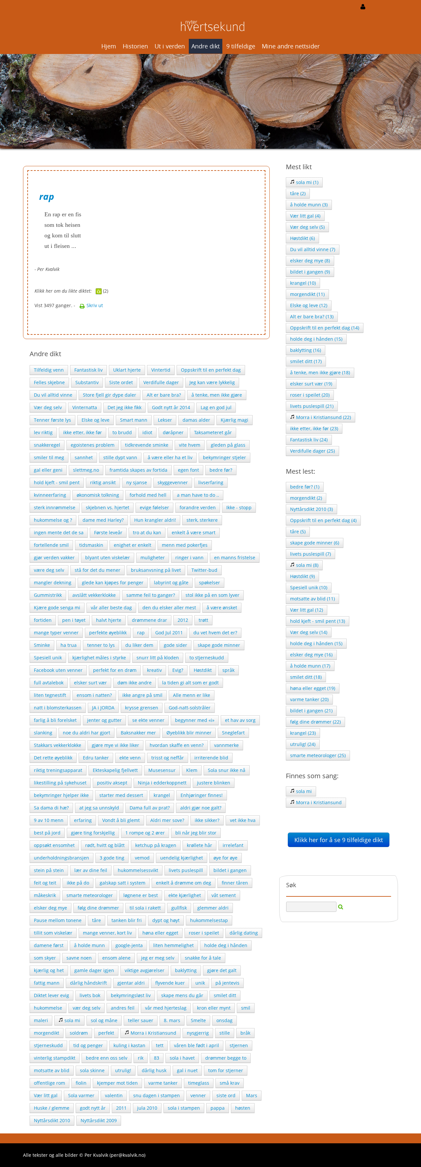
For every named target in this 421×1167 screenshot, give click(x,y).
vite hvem (189, 445)
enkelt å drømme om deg (183, 883)
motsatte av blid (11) (312, 599)
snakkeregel (47, 445)
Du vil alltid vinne (53, 395)
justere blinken (213, 783)
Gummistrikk (48, 595)
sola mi (71, 1020)
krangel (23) (303, 733)
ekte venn (130, 758)
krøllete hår (199, 845)
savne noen (79, 958)
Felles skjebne (49, 382)
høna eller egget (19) (312, 688)
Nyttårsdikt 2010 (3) (311, 509)
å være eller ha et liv (170, 457)
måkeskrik (45, 895)
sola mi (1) (306, 182)
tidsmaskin (91, 545)
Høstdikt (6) (302, 238)
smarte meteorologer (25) (318, 755)
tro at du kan (147, 532)
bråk (245, 1033)
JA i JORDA (103, 707)
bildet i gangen (230, 870)
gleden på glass (228, 445)
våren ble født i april (196, 1045)
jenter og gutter (104, 720)
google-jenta (129, 945)
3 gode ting (112, 858)
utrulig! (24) (302, 744)
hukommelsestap (209, 920)
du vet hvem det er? (215, 632)
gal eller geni (48, 470)
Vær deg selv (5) (307, 227)
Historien (135, 46)
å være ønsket (222, 607)
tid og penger (88, 1045)
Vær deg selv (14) (308, 632)
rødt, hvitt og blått (105, 845)
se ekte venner (148, 720)
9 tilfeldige (240, 46)
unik (200, 983)
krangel (162, 795)
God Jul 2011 (169, 632)
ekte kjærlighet (184, 895)
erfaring (83, 820)
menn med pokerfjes (185, 545)
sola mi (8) (306, 565)
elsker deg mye (50, 908)
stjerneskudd (48, 1045)
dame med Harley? (103, 520)
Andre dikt (205, 46)
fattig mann (47, 983)
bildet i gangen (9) (310, 272)
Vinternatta (84, 407)
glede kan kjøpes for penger (112, 582)
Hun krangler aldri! (155, 520)
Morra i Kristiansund (152, 1033)
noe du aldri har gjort (86, 732)
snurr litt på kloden (157, 657)
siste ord (225, 1095)
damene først (48, 945)
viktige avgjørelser (144, 970)
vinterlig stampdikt (54, 1058)
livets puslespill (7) (310, 554)
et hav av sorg (240, 720)
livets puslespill (186, 870)
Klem (191, 770)
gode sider (175, 645)
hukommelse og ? (53, 520)
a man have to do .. (198, 495)
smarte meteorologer (89, 895)
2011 (121, 1108)
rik (140, 1058)
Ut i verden (170, 46)
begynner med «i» (194, 720)
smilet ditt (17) (306, 361)
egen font (188, 470)
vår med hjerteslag (165, 1008)
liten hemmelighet (173, 945)
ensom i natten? (94, 695)
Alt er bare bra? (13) (312, 316)
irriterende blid (211, 758)
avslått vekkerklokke (94, 595)
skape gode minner (219, 645)
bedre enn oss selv (106, 1058)
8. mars (172, 1020)
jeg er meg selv (157, 958)
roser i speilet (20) (310, 395)
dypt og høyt (166, 920)
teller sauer (140, 1020)
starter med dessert (121, 795)
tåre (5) (298, 531)
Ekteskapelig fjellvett (115, 770)
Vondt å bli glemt (121, 820)
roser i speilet (204, 933)
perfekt (106, 1033)
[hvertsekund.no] (210, 25)
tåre (96, 920)
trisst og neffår (167, 758)
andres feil (123, 1008)
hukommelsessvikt (138, 870)
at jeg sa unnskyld (99, 808)
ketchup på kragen (155, 845)
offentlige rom (49, 1083)
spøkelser (209, 582)
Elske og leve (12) (308, 305)
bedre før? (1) (304, 487)
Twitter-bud (204, 570)
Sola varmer (81, 1095)
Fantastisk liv (88, 370)
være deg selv (49, 570)
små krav (229, 1083)
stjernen (239, 1045)
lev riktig (43, 432)
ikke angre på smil (142, 695)
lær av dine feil (90, 870)
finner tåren (235, 883)
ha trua (69, 645)
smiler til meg (49, 457)
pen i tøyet (74, 620)
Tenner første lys (52, 420)
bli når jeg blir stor (195, 833)
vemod (142, 858)
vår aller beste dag (111, 607)
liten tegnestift (50, 695)
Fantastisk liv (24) (309, 440)
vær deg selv (86, 1008)
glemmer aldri (213, 908)
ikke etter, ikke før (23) (314, 428)
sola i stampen (184, 1108)
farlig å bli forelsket (55, 720)
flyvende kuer (170, 983)
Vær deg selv (48, 407)
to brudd (122, 432)
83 (156, 1058)
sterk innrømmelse (54, 507)
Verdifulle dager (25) (312, 451)
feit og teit (45, 883)
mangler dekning (52, 582)
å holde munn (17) (310, 666)
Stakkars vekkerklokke (57, 745)
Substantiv (87, 382)
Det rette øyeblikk (53, 758)
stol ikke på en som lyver (212, 595)
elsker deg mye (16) (311, 654)
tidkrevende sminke (146, 445)
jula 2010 (147, 1108)
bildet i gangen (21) (311, 710)
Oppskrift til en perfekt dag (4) (323, 520)
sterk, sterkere (202, 520)
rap (141, 632)
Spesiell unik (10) (308, 587)
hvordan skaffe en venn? (177, 745)
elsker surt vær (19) (311, 384)
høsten (242, 1108)
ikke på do (78, 883)
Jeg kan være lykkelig (212, 382)
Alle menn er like (191, 695)
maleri (41, 1020)
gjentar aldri (131, 983)
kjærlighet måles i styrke (99, 657)
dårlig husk (154, 1070)
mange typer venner (56, 632)
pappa (217, 1108)
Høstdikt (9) (302, 576)
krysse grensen (141, 707)
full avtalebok (48, 682)
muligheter (152, 557)
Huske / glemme (51, 1108)
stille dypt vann (120, 457)
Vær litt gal (46, 1095)
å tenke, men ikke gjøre (216, 395)
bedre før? (221, 470)
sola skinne (92, 1070)
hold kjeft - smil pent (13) (317, 621)
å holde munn (89, 945)
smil (245, 1008)
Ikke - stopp (239, 507)
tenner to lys (101, 645)
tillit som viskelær (53, 933)
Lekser (165, 420)
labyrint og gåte (171, 582)
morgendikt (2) (306, 498)
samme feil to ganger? (150, 595)
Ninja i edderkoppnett (162, 783)
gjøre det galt (221, 970)
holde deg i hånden (225, 945)
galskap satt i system (122, 883)
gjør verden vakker (54, 557)
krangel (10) (303, 283)
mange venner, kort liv (107, 933)
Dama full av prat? (150, 808)
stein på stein (49, 870)
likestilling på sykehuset (60, 783)
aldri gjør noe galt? (200, 808)
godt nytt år (93, 1108)
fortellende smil (51, 545)
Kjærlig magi (234, 420)
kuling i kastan (129, 1045)
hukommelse (48, 1008)
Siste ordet (121, 382)
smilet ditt (225, 995)
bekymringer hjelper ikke (61, 795)
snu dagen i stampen (156, 1095)
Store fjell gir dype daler (109, 395)
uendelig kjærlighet (181, 858)
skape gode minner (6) (314, 543)
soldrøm (79, 1033)
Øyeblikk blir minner (188, 732)
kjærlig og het (49, 970)
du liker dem (139, 645)
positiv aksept (112, 783)
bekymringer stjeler (224, 457)
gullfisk (179, 908)
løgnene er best (140, 895)
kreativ (154, 670)
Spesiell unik (48, 657)
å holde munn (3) (309, 204)
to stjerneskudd (206, 657)
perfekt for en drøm (114, 670)
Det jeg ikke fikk (124, 407)
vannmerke (226, 745)
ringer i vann (189, 557)
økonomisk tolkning (98, 495)
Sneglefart (233, 732)
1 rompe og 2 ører (145, 833)
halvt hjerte (108, 620)
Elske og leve (96, 420)
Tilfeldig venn (49, 370)
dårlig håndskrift (88, 983)
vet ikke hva (243, 820)
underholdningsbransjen (61, 858)
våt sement (223, 895)
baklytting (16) (305, 350)
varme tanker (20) (309, 699)
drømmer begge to (225, 1058)
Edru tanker (96, 758)
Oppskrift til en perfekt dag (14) (324, 328)
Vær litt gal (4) (305, 216)
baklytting (186, 970)
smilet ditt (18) (306, 677)
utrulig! (123, 1070)
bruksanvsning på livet (156, 570)
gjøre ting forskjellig (93, 833)
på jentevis (227, 983)
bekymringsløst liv (131, 995)
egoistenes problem (92, 445)
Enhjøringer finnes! (202, 795)
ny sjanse (136, 482)
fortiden (43, 620)
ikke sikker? (207, 820)
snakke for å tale (203, 958)
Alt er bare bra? (164, 395)
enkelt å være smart (193, 532)
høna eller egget (160, 933)
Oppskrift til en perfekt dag (211, 370)
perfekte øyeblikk (108, 632)
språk (228, 670)
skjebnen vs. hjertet (107, 507)
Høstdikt (203, 670)
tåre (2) (298, 193)
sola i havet (182, 1058)
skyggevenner (173, 482)
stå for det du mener (97, 570)
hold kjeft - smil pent (57, 482)
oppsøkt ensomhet (54, 845)
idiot (147, 432)
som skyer (45, 958)
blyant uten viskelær (107, 557)
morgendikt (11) (307, 294)
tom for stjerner (225, 1070)
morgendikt (46, 1033)
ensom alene (116, 958)
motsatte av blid (51, 1070)
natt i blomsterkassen (58, 707)
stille (224, 1033)
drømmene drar (149, 620)
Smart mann (133, 420)
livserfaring (210, 482)
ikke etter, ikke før (82, 432)
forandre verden (198, 507)
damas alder (196, 420)
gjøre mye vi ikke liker (115, 745)
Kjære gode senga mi (57, 607)
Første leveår (108, 532)
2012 (183, 620)
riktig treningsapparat (58, 770)
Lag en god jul (216, 407)
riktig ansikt (103, 482)
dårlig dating (244, 933)
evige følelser (154, 507)
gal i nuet (187, 1070)
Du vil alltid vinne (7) (312, 249)
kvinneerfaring (50, 495)
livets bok (90, 995)
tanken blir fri (126, 920)
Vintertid (160, 370)
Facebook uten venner (58, 670)
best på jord (47, 833)
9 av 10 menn (48, 820)
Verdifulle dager (161, 382)
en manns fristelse (234, 557)
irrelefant (233, 845)
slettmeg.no (86, 470)
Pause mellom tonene (58, 920)
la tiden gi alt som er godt (190, 682)
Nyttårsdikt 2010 (52, 1120)
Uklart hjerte (127, 370)
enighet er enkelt (132, 545)
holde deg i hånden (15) (316, 339)
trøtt (203, 620)
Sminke (42, 645)
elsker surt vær (90, 682)
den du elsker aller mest (169, 607)
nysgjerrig (198, 1033)
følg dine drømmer (98, 908)
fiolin (81, 1083)
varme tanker (163, 1083)
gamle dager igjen (94, 970)
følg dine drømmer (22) (315, 722)
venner (198, 1095)
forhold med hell (148, 495)
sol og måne (104, 1020)
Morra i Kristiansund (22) (323, 417)
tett (159, 1045)
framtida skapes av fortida (138, 470)
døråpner (173, 432)
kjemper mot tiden (117, 1083)
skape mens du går (182, 995)
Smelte (198, 1020)
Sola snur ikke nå (226, 770)
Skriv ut (94, 305)
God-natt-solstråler (189, 707)
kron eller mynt (214, 1008)
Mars (251, 1095)
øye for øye (225, 858)
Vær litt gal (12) (306, 610)
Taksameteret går (213, 432)
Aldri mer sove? (167, 820)
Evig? (177, 670)
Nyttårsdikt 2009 (99, 1120)
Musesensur (162, 770)
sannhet (84, 457)
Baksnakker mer (138, 732)
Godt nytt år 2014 (171, 407)
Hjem (108, 46)
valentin (114, 1095)
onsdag (224, 1020)
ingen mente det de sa (59, 532)
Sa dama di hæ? (51, 808)
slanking (43, 732)
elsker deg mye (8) (310, 260)
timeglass (198, 1083)
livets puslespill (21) (312, 406)
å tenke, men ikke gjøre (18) (320, 372)
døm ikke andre (134, 682)
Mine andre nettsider (291, 46)
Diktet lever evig (51, 995)
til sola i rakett (145, 908)
